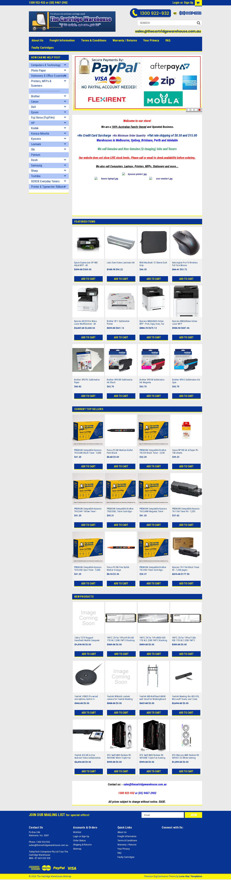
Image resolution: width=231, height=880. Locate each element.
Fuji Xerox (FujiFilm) (43, 117)
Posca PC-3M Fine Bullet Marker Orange (118, 568)
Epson (34, 112)
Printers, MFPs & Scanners (41, 83)
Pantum (35, 155)
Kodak (34, 128)
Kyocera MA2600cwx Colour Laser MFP (184, 322)
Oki (33, 149)
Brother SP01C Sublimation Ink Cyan (186, 381)
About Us (37, 40)
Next (198, 83)
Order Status (79, 840)
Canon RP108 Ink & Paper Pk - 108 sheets (185, 451)
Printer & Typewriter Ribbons (48, 186)
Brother (35, 96)
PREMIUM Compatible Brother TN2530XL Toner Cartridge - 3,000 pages (120, 510)
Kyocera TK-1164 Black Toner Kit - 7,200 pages (185, 568)
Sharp (34, 170)
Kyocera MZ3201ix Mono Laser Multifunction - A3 (85, 322)
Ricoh (34, 160)
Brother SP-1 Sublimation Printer (118, 322)
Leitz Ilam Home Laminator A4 (121, 262)
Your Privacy (151, 40)
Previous (75, 83)
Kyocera (36, 139)
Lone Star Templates (190, 876)
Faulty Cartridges (43, 47)
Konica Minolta (40, 133)
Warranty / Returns (125, 40)
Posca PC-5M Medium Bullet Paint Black (120, 451)
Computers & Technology (45, 65)
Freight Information (62, 40)
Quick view (88, 256)
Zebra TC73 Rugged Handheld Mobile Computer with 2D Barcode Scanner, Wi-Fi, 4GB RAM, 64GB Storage (88, 639)
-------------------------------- (45, 91)
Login (176, 2)
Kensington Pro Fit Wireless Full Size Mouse (185, 264)
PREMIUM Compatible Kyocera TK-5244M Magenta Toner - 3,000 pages (153, 510)
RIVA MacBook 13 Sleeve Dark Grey (153, 264)
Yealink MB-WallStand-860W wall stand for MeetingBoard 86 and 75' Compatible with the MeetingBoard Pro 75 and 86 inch (153, 698)
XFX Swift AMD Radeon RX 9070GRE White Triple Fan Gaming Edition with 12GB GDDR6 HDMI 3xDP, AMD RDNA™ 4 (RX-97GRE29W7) (119, 756)
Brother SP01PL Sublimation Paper (87, 381)
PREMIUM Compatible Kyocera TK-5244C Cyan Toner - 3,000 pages (88, 568)
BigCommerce (161, 876)
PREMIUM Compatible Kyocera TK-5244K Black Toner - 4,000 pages (88, 451)
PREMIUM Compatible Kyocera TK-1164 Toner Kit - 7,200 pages (186, 510)
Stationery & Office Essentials (48, 75)
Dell (33, 107)
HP (33, 123)
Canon (34, 101)
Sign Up (188, 2)
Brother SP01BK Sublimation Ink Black (120, 381)
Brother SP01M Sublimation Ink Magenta (152, 381)
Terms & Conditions (93, 40)
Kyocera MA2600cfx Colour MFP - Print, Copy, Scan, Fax (152, 322)
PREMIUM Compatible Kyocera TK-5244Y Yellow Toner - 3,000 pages (88, 510)
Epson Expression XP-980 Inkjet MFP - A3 (86, 264)
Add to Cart (88, 278)
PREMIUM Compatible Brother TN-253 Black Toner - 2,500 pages (153, 451)
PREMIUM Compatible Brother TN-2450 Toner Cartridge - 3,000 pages (153, 568)
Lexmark (36, 144)
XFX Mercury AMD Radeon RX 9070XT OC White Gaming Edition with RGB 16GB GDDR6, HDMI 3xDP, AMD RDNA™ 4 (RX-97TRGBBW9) (186, 756)
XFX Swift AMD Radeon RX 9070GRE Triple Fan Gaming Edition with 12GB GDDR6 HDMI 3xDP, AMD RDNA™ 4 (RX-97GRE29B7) (153, 756)
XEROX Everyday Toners (45, 181)
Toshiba (35, 176)
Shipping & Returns (82, 844)
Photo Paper (38, 70)
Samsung (36, 165)
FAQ (167, 40)
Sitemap (77, 849)
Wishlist (77, 832)
